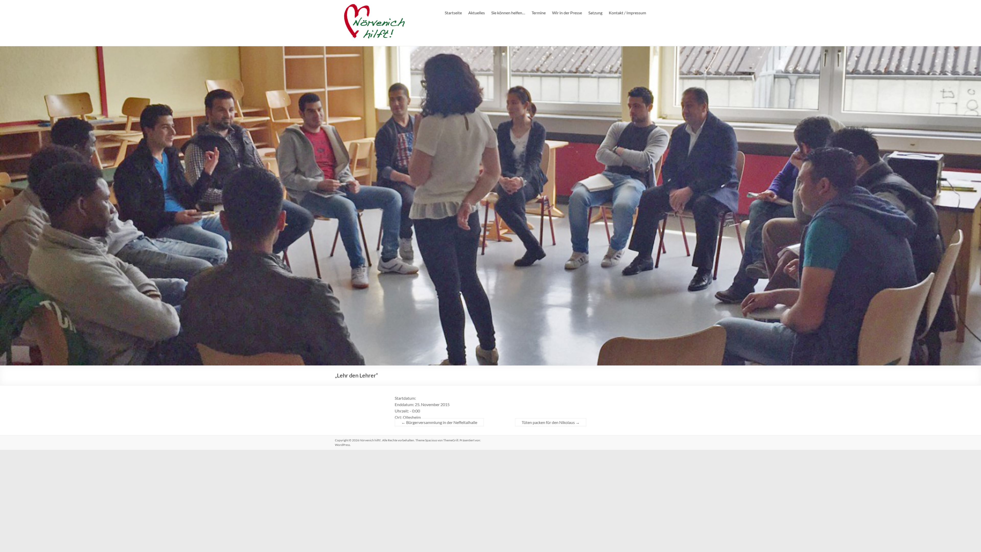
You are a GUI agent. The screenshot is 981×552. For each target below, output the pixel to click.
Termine (539, 12)
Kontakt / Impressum (627, 12)
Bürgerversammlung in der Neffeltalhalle (439, 422)
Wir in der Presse (567, 12)
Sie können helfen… (508, 12)
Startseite (453, 12)
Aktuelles (476, 12)
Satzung (595, 12)
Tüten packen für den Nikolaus (551, 422)
